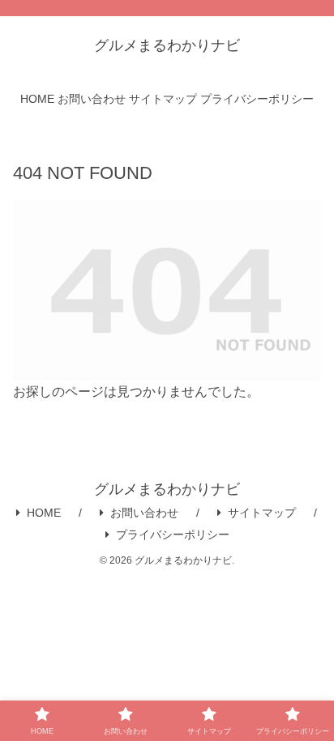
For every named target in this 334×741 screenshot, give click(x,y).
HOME (44, 512)
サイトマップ (262, 512)
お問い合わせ (144, 512)
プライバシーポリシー (172, 534)
